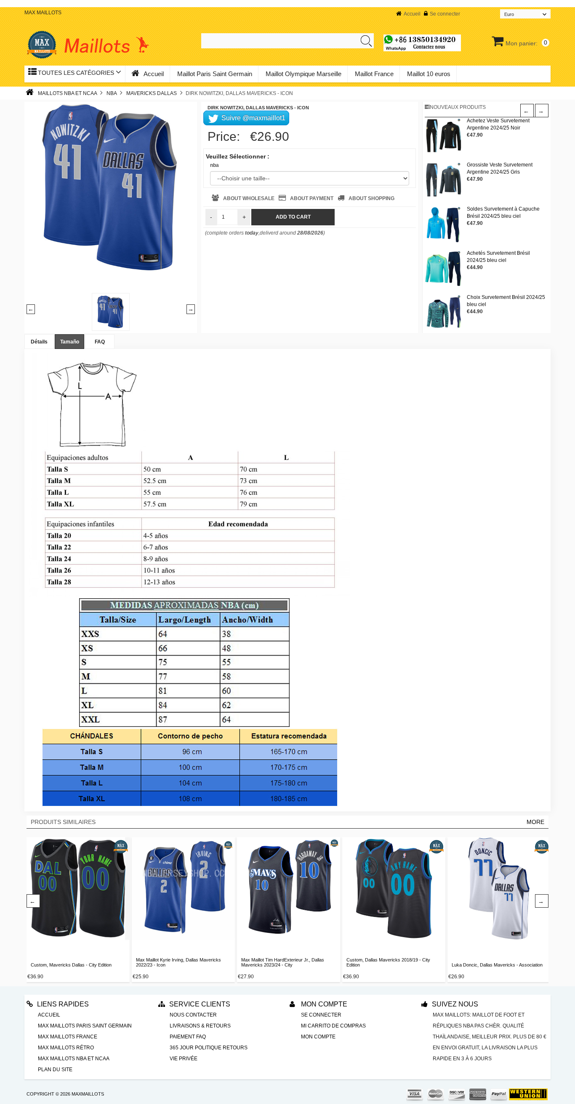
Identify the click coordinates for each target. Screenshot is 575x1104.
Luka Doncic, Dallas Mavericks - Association (497, 964)
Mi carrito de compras (333, 1026)
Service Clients (199, 1004)
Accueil (412, 14)
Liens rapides (63, 1004)
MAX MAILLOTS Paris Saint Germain (85, 1026)
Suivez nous (455, 1004)
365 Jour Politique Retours (209, 1048)
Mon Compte (323, 1004)
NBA (111, 93)
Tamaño (69, 342)
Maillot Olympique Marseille (303, 73)
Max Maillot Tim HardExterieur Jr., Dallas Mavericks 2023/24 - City (282, 962)
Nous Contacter (193, 1015)
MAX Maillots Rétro (66, 1048)
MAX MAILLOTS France (67, 1037)
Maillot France (374, 73)
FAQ (100, 342)
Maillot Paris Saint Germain (214, 73)
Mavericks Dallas (151, 93)
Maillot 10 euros (428, 73)
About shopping (371, 198)
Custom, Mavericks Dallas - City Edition (71, 964)
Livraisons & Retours (200, 1026)
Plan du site (55, 1069)
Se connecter (445, 14)
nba (214, 165)
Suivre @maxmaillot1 (252, 117)
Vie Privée (183, 1059)
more (535, 822)
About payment (311, 198)
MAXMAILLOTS (88, 1093)
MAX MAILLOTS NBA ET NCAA (73, 1059)
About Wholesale (248, 198)
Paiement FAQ (188, 1037)
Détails (39, 342)
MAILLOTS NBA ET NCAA (67, 93)
